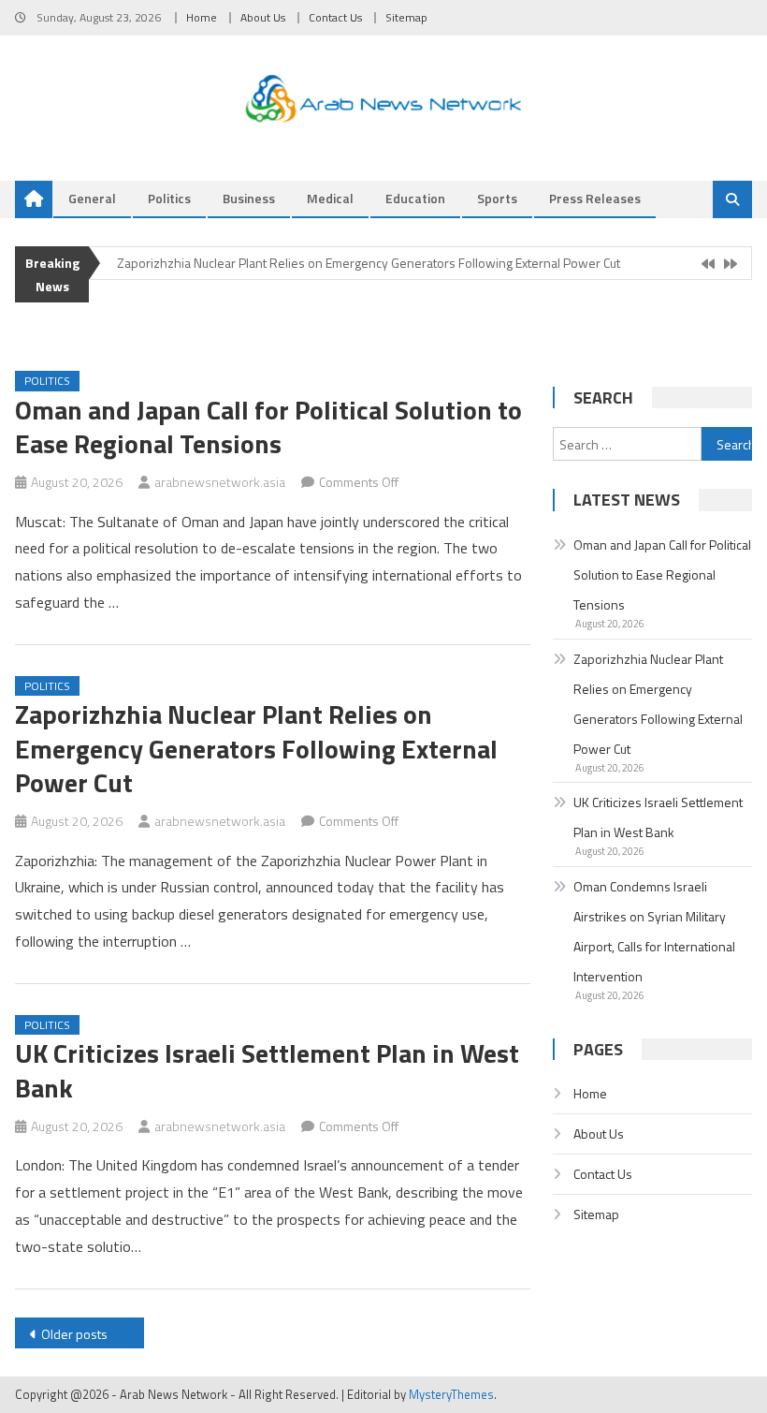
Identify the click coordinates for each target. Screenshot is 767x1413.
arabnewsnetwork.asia (219, 482)
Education (415, 198)
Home (201, 17)
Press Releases (595, 198)
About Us (262, 17)
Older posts (74, 1334)
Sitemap (406, 17)
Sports (497, 198)
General (92, 198)
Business (249, 198)
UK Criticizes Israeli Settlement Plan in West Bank (267, 1070)
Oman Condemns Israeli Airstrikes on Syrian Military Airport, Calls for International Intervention (654, 931)
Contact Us (335, 17)
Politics (169, 198)
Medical (330, 198)
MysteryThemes (451, 1394)
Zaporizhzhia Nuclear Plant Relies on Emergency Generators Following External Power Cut (368, 262)
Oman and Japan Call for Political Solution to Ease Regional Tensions (268, 427)
